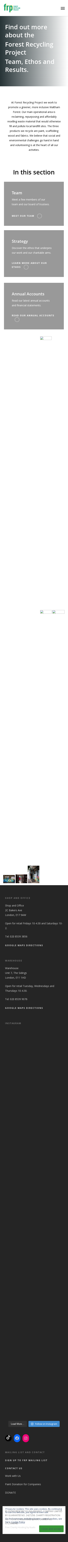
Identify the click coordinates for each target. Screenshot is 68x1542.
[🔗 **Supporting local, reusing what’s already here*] (34, 1077)
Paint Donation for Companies (23, 1484)
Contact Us (13, 1468)
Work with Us (13, 1476)
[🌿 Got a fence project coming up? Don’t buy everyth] (34, 1142)
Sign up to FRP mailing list (26, 1460)
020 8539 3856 (18, 936)
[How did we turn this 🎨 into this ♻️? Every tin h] (34, 1371)
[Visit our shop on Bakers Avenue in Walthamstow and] (34, 1240)
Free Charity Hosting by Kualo (20, 1527)
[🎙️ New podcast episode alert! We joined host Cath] (34, 1338)
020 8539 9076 (18, 999)
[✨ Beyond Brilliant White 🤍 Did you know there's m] (34, 1403)
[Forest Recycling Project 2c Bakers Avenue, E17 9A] (34, 1208)
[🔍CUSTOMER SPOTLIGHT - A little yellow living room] (34, 1110)
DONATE (11, 1492)
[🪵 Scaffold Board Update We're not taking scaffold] (34, 1305)
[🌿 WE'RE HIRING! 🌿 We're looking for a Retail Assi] (34, 1273)
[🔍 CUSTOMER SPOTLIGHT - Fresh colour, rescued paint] (34, 1044)
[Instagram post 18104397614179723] (34, 1175)
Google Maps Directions (24, 945)
